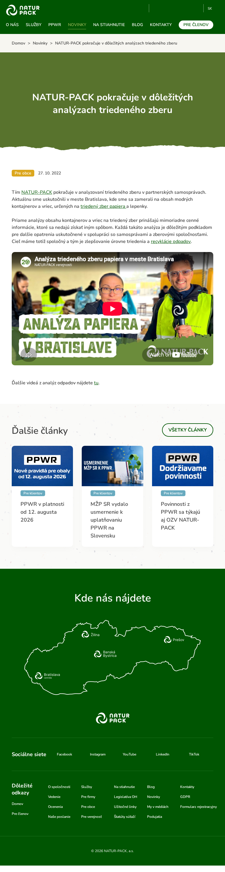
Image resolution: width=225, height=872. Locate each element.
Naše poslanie (59, 816)
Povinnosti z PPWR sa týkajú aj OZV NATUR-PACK (180, 516)
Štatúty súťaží (124, 816)
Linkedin (186, 8)
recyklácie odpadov (171, 241)
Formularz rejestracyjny (198, 806)
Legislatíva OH (125, 796)
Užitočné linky (125, 806)
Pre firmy (88, 796)
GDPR (185, 796)
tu (96, 383)
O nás (12, 25)
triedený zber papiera (103, 206)
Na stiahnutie (109, 25)
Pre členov (196, 25)
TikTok (196, 8)
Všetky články (187, 430)
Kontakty (161, 25)
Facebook (167, 8)
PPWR (54, 25)
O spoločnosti (59, 786)
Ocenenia (55, 806)
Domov (17, 803)
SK (210, 8)
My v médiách (157, 806)
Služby (33, 25)
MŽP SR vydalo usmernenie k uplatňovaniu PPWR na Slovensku (109, 520)
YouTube (157, 8)
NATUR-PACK (36, 192)
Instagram (177, 8)
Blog (137, 25)
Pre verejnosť (91, 816)
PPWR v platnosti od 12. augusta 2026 (42, 512)
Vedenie (54, 796)
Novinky (77, 25)
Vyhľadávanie (142, 8)
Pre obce (88, 806)
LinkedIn (162, 754)
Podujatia (154, 816)
